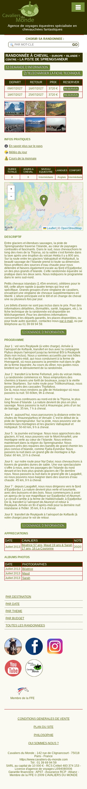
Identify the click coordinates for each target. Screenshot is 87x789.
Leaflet (51, 228)
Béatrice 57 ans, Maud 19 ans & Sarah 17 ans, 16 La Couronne (47, 547)
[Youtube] (13, 675)
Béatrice (27, 569)
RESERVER (71, 88)
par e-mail (66, 321)
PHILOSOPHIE (43, 735)
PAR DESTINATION (18, 596)
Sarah (26, 578)
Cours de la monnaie (22, 158)
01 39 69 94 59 (47, 762)
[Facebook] (34, 654)
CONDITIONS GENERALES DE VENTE (44, 718)
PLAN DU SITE (43, 727)
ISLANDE (72, 55)
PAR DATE (13, 604)
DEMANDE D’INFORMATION (28, 67)
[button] (44, 200)
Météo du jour (18, 152)
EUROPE (57, 55)
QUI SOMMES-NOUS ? (43, 743)
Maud (26, 573)
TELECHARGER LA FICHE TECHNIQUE (54, 73)
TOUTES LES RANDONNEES (25, 625)
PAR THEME (14, 611)
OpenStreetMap (71, 228)
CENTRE (11, 59)
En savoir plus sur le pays (26, 146)
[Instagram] (55, 654)
